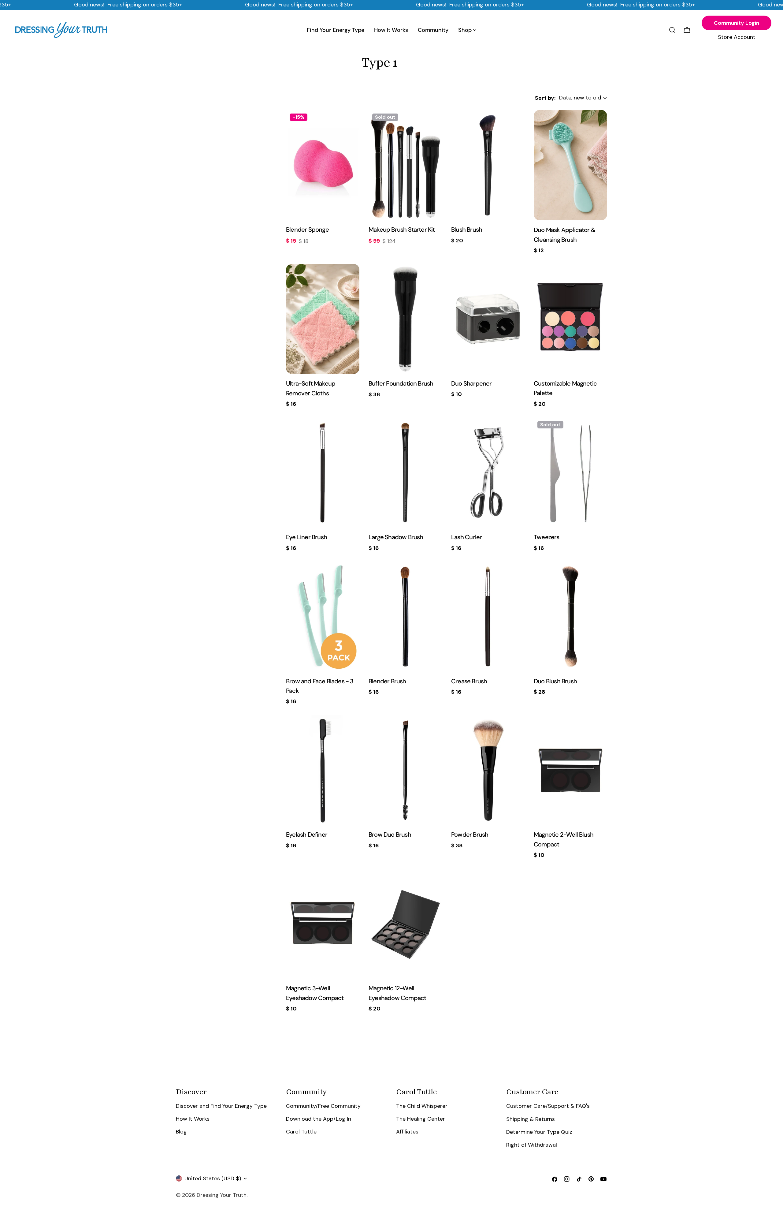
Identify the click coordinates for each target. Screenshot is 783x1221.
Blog (181, 1131)
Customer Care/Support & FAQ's (548, 1106)
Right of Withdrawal (531, 1144)
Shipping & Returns (530, 1118)
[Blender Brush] (405, 617)
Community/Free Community (323, 1106)
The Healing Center (420, 1118)
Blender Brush (387, 681)
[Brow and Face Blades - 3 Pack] (322, 617)
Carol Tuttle (301, 1131)
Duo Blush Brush (555, 681)
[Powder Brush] (488, 770)
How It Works (193, 1118)
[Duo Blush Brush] (570, 617)
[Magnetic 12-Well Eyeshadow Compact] (405, 923)
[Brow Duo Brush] (405, 770)
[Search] (672, 30)
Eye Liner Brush (306, 537)
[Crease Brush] (488, 617)
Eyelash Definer (306, 834)
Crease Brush (469, 681)
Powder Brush (469, 834)
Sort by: (545, 98)
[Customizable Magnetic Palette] (570, 319)
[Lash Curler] (488, 472)
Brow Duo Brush (390, 834)
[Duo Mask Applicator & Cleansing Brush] (570, 165)
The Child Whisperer (421, 1106)
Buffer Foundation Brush (401, 383)
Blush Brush (466, 229)
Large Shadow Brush (396, 537)
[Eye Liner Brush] (322, 472)
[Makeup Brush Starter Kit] (405, 165)
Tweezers (546, 537)
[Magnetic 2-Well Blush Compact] (570, 770)
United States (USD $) (212, 1178)
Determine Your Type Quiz (539, 1131)
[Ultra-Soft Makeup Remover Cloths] (322, 319)
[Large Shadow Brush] (405, 472)
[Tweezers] (570, 472)
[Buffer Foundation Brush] (405, 319)
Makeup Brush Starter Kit (402, 229)
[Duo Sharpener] (488, 319)
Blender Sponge (307, 229)
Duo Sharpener (471, 383)
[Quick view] (350, 123)
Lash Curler (466, 537)
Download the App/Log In (318, 1118)
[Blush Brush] (488, 165)
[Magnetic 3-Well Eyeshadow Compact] (322, 923)
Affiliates (407, 1131)
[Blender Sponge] (322, 165)
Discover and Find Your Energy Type (221, 1106)
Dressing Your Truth (222, 1195)
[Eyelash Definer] (322, 770)
